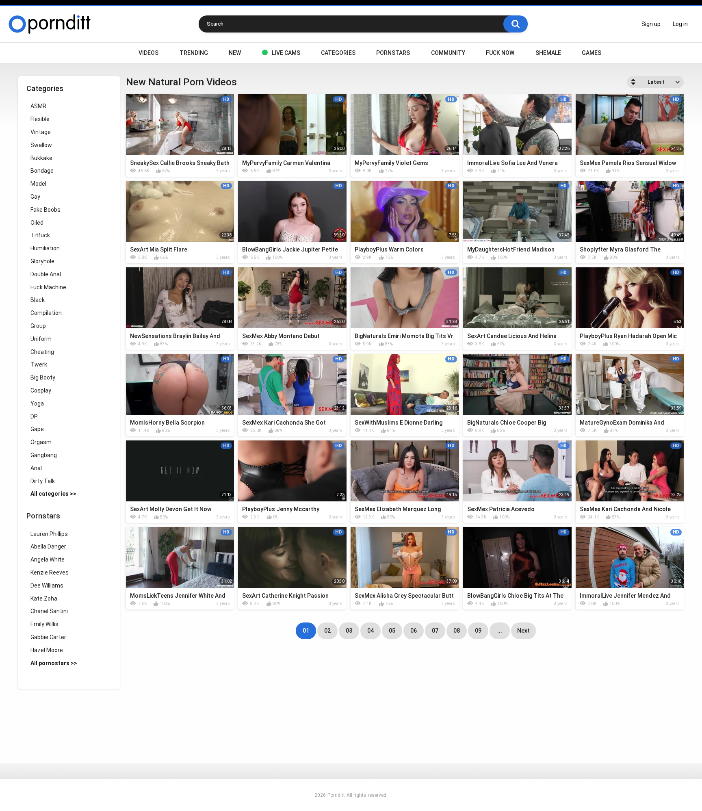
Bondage (42, 170)
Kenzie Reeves (49, 572)
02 (327, 630)
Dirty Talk (42, 481)
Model (38, 183)
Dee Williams (46, 585)
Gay (35, 196)
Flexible (40, 119)
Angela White (47, 559)
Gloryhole (42, 261)
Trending (194, 53)
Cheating (42, 352)
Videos (148, 53)
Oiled (36, 222)
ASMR (38, 106)
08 (456, 630)
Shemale (548, 53)
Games (591, 53)
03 (349, 630)
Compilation (46, 313)
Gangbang (43, 455)
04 (370, 630)
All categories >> (53, 493)
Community (448, 53)
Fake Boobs (45, 209)
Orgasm (41, 442)
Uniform (41, 339)
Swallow (41, 145)
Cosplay (40, 390)
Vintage (40, 132)
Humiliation (45, 248)
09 (478, 630)
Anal (36, 468)
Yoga (37, 403)
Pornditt (336, 795)
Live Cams (286, 53)
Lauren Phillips (49, 534)
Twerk (38, 364)
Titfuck (40, 235)
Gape (37, 429)
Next (523, 630)
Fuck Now (500, 53)
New (235, 53)
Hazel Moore (46, 650)
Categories (338, 53)
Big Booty (42, 377)
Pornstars (393, 53)
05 (392, 630)
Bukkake (41, 158)
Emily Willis (44, 624)
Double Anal (45, 274)
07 (435, 630)
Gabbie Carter (48, 637)
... (499, 630)
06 (413, 630)
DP (34, 416)
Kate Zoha (43, 598)
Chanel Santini (49, 611)
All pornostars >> (53, 663)
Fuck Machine (48, 287)
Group (38, 326)
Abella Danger (48, 546)
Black (37, 300)
